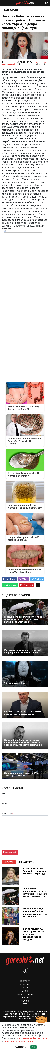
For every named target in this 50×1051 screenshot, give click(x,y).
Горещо (25, 987)
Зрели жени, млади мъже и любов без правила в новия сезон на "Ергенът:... (35, 912)
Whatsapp (11, 585)
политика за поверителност (19, 1041)
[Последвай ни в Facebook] (25, 970)
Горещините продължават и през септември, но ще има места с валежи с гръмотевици (23, 619)
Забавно (25, 1000)
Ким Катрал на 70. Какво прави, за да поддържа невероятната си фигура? (33, 934)
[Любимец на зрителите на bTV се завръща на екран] (25, 766)
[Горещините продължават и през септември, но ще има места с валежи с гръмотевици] (25, 612)
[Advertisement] (25, 297)
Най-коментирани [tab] (25, 862)
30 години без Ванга (15, 683)
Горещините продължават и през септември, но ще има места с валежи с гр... (35, 892)
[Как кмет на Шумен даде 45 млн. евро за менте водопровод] (25, 705)
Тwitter (39, 579)
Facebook (10, 579)
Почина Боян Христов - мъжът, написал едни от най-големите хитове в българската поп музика (23, 742)
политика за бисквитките (33, 1038)
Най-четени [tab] (8, 862)
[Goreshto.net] (25, 960)
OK (33, 1047)
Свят (25, 1004)
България (10, 10)
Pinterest (28, 585)
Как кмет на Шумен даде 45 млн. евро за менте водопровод (22, 712)
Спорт (25, 991)
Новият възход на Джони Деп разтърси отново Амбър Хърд (34, 871)
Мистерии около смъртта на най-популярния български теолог (23, 651)
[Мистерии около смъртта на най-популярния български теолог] (25, 643)
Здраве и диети (25, 994)
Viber (25, 579)
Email (4, 803)
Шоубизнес (25, 984)
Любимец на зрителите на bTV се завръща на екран (22, 774)
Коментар (7, 813)
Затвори (21, 1047)
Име (5, 794)
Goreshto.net (8, 64)
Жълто (25, 997)
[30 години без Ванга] (25, 674)
